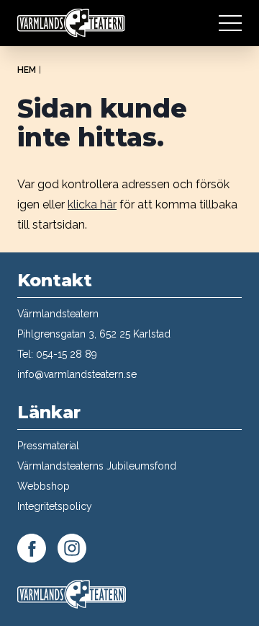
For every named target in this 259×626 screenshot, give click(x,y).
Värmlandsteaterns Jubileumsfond (96, 466)
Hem (26, 70)
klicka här (92, 204)
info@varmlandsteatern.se (77, 374)
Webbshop (43, 486)
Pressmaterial (48, 445)
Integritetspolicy (54, 506)
